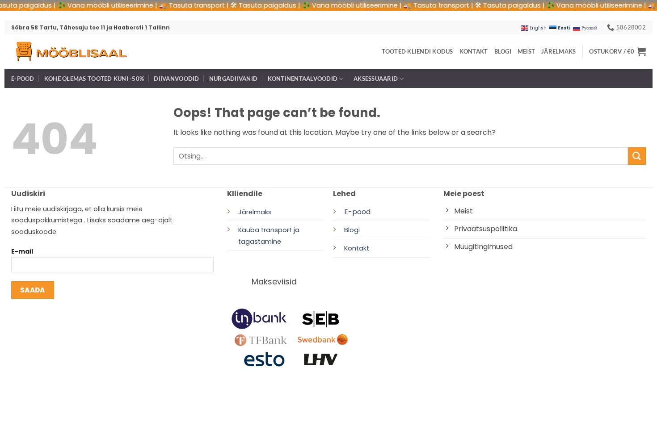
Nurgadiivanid (233, 78)
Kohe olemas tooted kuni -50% (94, 78)
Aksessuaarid (376, 78)
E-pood (22, 78)
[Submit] (637, 156)
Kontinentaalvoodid (303, 78)
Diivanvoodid (176, 78)
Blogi (502, 51)
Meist (526, 51)
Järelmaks (558, 51)
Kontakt (473, 51)
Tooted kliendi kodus (417, 51)
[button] (617, 51)
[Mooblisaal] (70, 51)
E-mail (22, 251)
